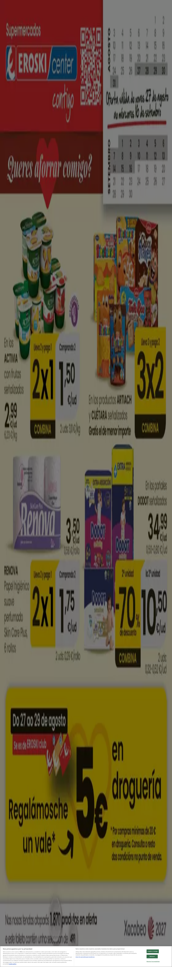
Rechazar (152, 956)
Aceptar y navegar (153, 951)
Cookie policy (12, 964)
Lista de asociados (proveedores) (85, 957)
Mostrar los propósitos (153, 961)
